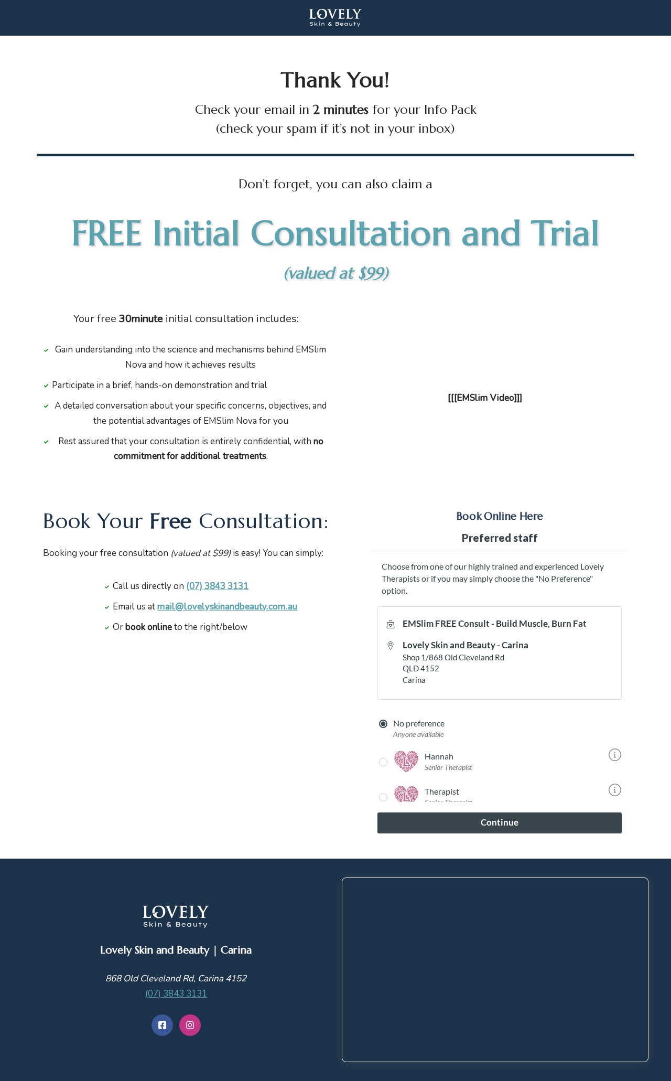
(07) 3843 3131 (176, 994)
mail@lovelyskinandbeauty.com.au (227, 607)
